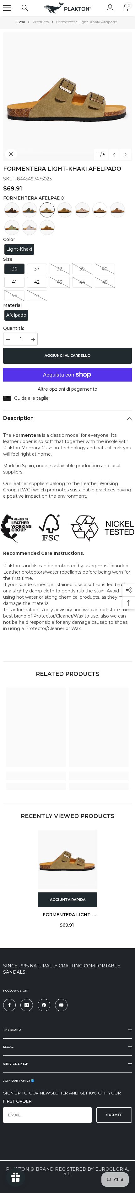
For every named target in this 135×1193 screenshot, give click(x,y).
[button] (114, 154)
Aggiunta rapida (67, 899)
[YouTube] (61, 1005)
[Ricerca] (25, 8)
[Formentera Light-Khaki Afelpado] (67, 859)
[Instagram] (26, 1005)
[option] (67, 96)
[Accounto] (110, 7)
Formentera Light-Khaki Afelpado (67, 915)
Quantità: (13, 328)
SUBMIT (114, 1115)
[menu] (7, 8)
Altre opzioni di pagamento (67, 389)
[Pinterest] (44, 1005)
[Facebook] (9, 1005)
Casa (20, 21)
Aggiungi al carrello (67, 355)
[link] (36, 776)
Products (40, 21)
